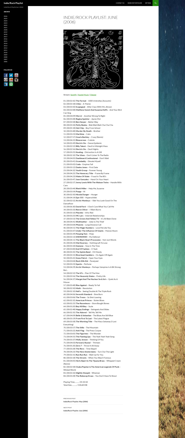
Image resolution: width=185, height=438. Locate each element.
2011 (5, 50)
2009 (5, 55)
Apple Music (83, 94)
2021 (5, 27)
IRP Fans (148, 3)
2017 (5, 37)
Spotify (73, 94)
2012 (5, 48)
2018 (5, 34)
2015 (5, 41)
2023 (5, 23)
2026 (5, 16)
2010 (5, 52)
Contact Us (120, 3)
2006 (5, 61)
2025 (5, 18)
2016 (5, 39)
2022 (5, 25)
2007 (5, 59)
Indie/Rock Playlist (13, 3)
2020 (5, 30)
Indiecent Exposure (135, 3)
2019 (5, 32)
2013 (5, 46)
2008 (5, 57)
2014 (5, 43)
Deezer (93, 94)
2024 (5, 21)
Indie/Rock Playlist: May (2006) (75, 400)
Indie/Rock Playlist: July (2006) (75, 409)
